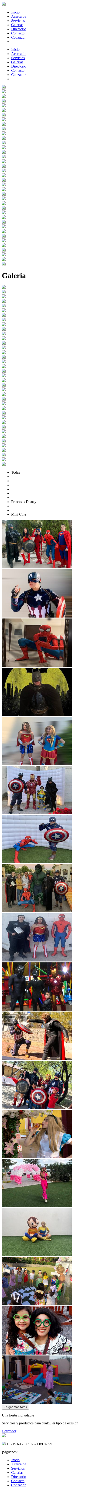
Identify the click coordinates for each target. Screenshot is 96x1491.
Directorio (18, 29)
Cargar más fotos (15, 1407)
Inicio (15, 12)
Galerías (17, 25)
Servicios (18, 21)
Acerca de (18, 16)
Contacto (17, 33)
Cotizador (18, 37)
